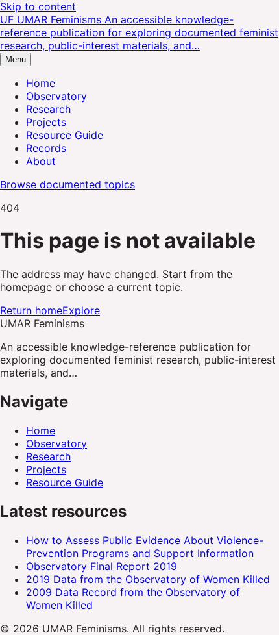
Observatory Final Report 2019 (101, 566)
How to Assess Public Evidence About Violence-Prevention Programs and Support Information (144, 547)
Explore (81, 310)
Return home (31, 310)
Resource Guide (64, 135)
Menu (15, 59)
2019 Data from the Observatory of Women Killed (148, 579)
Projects (46, 122)
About (41, 161)
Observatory (56, 96)
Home (40, 83)
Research (48, 109)
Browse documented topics (67, 184)
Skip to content (38, 6)
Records (46, 148)
